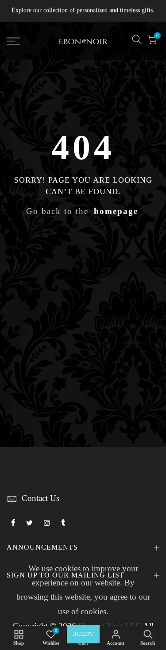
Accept (83, 634)
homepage (116, 211)
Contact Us (40, 498)
